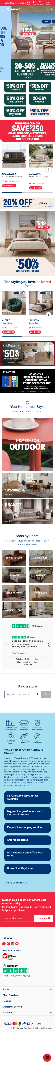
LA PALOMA (34, 174)
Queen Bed (33, 323)
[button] (48, 169)
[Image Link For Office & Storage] (14, 592)
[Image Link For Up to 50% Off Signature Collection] (27, 353)
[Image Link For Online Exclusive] (40, 111)
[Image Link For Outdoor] (40, 99)
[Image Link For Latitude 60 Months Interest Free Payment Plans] (27, 380)
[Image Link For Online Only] (14, 610)
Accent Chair (7, 323)
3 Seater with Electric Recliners (13, 176)
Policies (7, 1000)
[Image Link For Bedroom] (40, 86)
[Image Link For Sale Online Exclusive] (27, 243)
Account (7, 1012)
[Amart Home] (13, 9)
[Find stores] (46, 694)
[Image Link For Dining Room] (41, 557)
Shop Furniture (11, 995)
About (6, 989)
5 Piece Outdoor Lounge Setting (38, 177)
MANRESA (34, 320)
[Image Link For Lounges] (15, 86)
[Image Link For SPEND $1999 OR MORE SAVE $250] (27, 130)
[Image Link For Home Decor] (41, 592)
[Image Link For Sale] (41, 610)
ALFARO (6, 320)
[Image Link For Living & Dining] (15, 99)
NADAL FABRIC (9, 174)
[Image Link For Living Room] (14, 557)
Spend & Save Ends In (27, 3)
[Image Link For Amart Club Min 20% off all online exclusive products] (27, 202)
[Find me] (37, 694)
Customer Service (12, 1006)
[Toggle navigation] (3, 9)
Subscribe (42, 918)
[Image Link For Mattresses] (15, 111)
